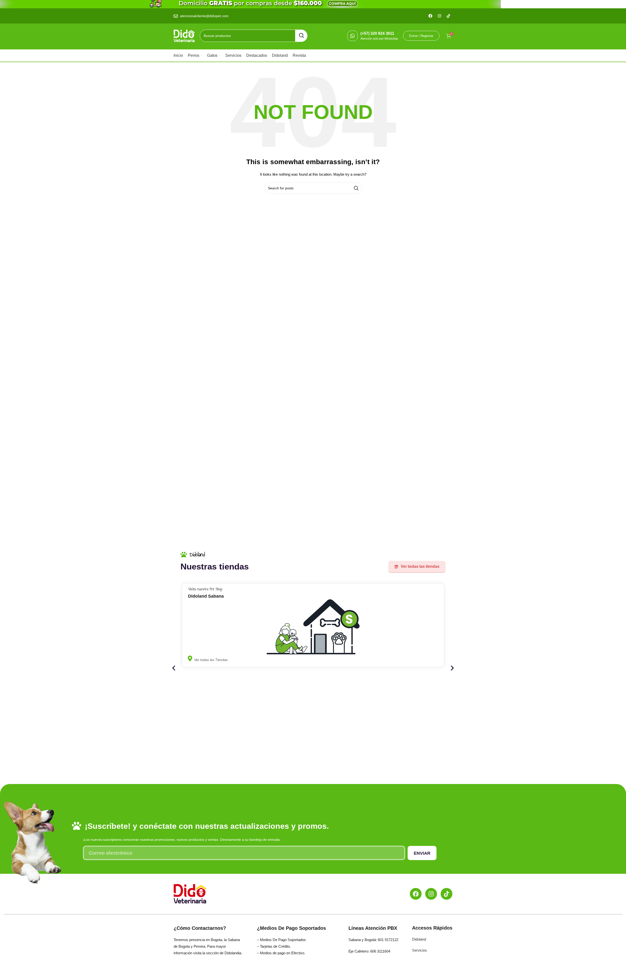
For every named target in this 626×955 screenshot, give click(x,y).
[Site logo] (184, 35)
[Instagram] (431, 894)
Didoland (419, 939)
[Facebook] (416, 894)
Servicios (419, 950)
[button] (173, 668)
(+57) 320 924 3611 (377, 33)
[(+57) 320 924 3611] (352, 35)
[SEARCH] (301, 36)
